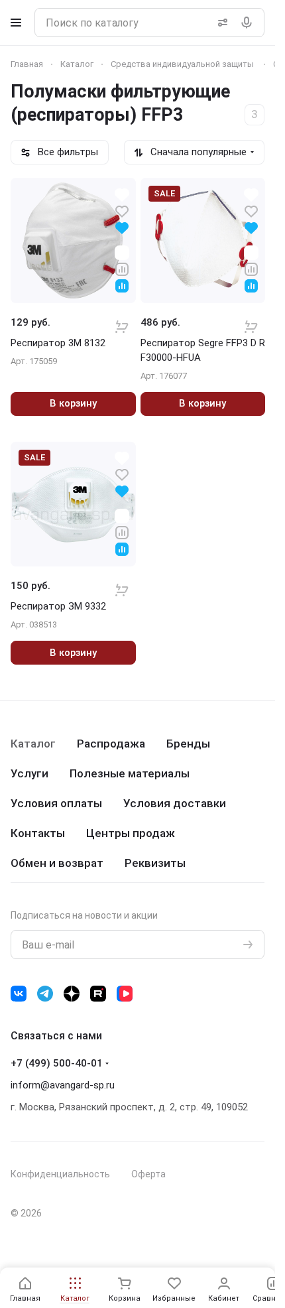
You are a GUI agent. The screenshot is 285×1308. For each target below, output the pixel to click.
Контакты (38, 833)
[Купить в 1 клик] (122, 317)
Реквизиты (155, 863)
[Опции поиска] (220, 22)
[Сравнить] (122, 268)
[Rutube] (98, 994)
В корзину (73, 403)
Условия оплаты (56, 803)
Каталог (33, 743)
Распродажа (111, 743)
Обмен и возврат (57, 863)
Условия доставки (174, 803)
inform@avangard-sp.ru (63, 1085)
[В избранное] (122, 210)
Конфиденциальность (60, 1174)
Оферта (148, 1174)
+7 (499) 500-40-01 (57, 1063)
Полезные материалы (130, 773)
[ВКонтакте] (19, 994)
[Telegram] (45, 994)
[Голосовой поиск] (249, 22)
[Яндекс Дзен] (72, 994)
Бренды (188, 743)
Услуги (29, 773)
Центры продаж (130, 833)
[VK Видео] (125, 994)
